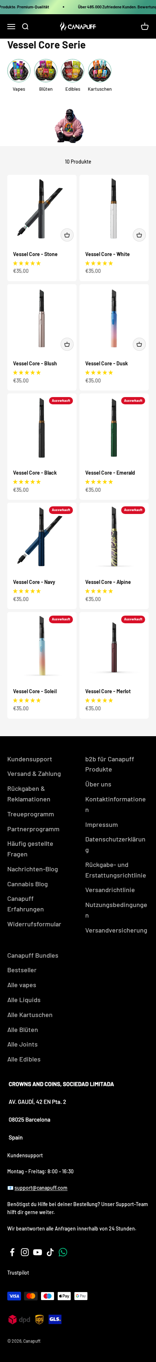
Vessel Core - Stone (35, 254)
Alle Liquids (24, 1000)
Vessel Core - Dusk (106, 363)
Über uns (98, 784)
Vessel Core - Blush (35, 363)
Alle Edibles (24, 1059)
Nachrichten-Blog (32, 869)
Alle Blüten (22, 1029)
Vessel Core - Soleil (35, 691)
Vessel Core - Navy (34, 582)
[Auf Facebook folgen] (12, 1252)
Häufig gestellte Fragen (30, 848)
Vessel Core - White (107, 254)
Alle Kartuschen (30, 1014)
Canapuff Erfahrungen (25, 903)
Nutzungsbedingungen (116, 909)
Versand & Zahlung (34, 773)
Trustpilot (18, 1272)
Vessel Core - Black (35, 473)
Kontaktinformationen (115, 804)
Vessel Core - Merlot (108, 691)
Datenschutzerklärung (115, 844)
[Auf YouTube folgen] (37, 1252)
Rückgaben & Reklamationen (28, 793)
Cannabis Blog (27, 884)
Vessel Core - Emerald (110, 473)
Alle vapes (21, 985)
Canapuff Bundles (32, 955)
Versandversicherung (116, 930)
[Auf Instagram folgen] (25, 1252)
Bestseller (22, 970)
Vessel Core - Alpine (108, 582)
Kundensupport (29, 759)
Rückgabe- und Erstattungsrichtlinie (115, 869)
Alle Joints (22, 1044)
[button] (27, 263)
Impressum (101, 824)
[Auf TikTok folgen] (50, 1252)
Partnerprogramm (33, 829)
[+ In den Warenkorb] (67, 235)
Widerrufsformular (34, 924)
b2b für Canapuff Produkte (109, 764)
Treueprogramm (30, 814)
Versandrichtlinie (110, 890)
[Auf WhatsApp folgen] (63, 1252)
